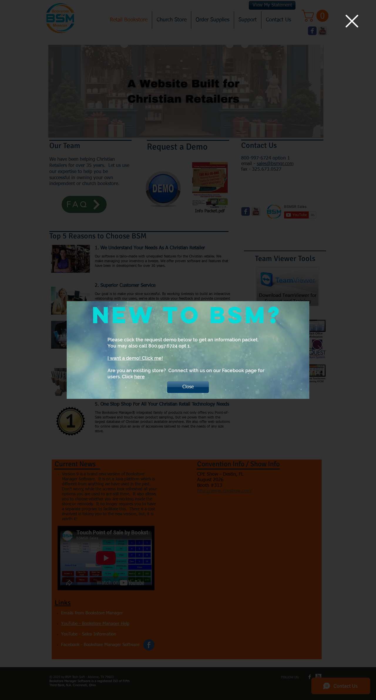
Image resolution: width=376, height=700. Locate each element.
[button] (351, 21)
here (139, 376)
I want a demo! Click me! (135, 358)
